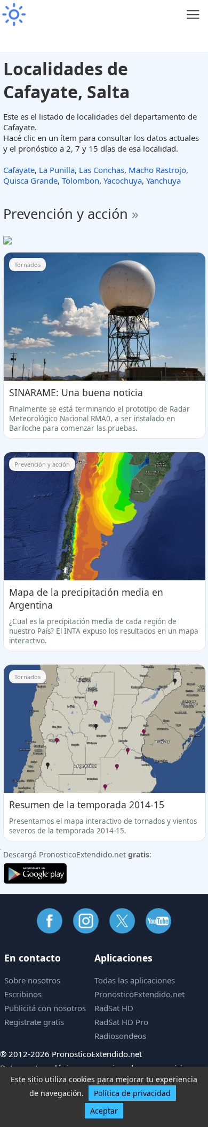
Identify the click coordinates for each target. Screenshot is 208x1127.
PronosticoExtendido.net (139, 994)
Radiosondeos (120, 1035)
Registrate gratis (34, 1021)
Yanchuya (163, 180)
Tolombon (80, 180)
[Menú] (193, 14)
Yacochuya (122, 180)
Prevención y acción (71, 213)
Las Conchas (101, 169)
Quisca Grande (30, 180)
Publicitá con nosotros (45, 1008)
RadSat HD (113, 1008)
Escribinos (23, 994)
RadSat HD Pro (121, 1021)
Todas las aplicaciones (134, 980)
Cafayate (19, 169)
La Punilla (57, 169)
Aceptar (104, 1111)
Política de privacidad (132, 1093)
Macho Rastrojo (157, 169)
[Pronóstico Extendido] (13, 14)
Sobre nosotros (32, 980)
